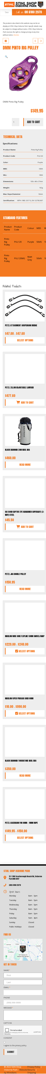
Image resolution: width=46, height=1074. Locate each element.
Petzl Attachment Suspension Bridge (21, 325)
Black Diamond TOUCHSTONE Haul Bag (20, 760)
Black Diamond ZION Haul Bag (17, 449)
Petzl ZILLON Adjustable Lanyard (19, 387)
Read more (25, 465)
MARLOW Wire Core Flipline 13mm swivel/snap (24, 636)
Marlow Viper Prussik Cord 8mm (19, 698)
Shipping (31, 1072)
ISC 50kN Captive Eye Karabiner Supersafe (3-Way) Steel (24, 513)
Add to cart (33, 122)
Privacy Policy (33, 1066)
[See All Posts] (6, 40)
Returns (31, 1069)
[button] (6, 56)
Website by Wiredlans (15, 1071)
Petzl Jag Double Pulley (15, 574)
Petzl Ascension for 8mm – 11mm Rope (21, 822)
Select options (25, 340)
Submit (10, 1052)
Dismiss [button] (16, 35)
